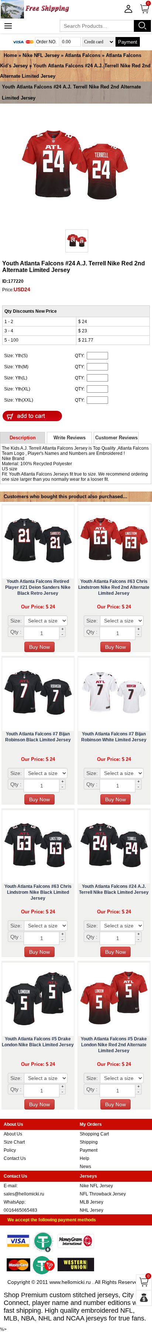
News (85, 1166)
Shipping (89, 1142)
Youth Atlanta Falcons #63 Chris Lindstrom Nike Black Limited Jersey (38, 892)
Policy (10, 1150)
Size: (16, 621)
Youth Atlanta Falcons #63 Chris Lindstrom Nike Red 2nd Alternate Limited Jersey (113, 587)
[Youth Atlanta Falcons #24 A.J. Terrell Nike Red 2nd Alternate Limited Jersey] (74, 168)
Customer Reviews (116, 437)
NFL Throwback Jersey (103, 1194)
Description (23, 437)
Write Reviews (69, 437)
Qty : (15, 632)
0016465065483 (20, 1210)
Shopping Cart (94, 1134)
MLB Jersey (91, 1202)
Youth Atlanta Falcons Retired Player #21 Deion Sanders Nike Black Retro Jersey (37, 587)
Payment (127, 42)
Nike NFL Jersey (41, 55)
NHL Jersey (91, 1210)
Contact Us (15, 1158)
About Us (13, 1134)
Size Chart (14, 1142)
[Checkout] (144, 1298)
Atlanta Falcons (82, 55)
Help (84, 1158)
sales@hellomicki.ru (24, 1194)
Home (10, 55)
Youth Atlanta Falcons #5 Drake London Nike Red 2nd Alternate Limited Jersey (114, 1044)
